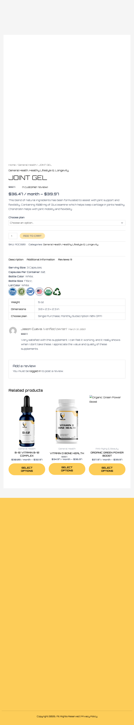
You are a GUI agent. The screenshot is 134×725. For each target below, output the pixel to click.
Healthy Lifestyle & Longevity (49, 170)
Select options (27, 469)
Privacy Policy (89, 716)
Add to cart (32, 235)
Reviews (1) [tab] (65, 259)
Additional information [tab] (41, 259)
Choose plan (17, 217)
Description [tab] (16, 259)
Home (12, 164)
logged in (35, 371)
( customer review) (35, 187)
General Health (27, 164)
